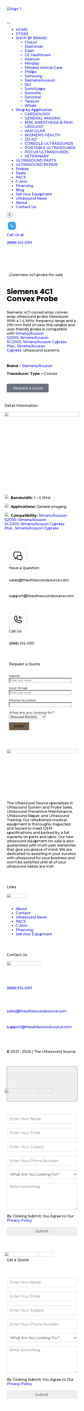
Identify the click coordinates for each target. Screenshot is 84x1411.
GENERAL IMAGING (42, 118)
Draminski (34, 46)
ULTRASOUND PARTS (36, 160)
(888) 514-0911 (21, 643)
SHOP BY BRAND (31, 38)
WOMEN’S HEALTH (42, 135)
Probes (22, 169)
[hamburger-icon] (8, 23)
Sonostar (33, 97)
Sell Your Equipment (34, 194)
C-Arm (22, 181)
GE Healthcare (38, 55)
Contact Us (26, 207)
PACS (21, 177)
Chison (31, 42)
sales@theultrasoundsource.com (39, 580)
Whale (30, 105)
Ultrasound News (31, 198)
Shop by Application (34, 110)
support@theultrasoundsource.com (41, 596)
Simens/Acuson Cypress (37, 528)
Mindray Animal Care (43, 68)
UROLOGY (34, 127)
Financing (24, 186)
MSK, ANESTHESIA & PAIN (49, 122)
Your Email (18, 688)
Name (14, 676)
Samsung (33, 76)
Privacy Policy (19, 1220)
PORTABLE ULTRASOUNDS (50, 148)
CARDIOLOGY (37, 114)
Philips (31, 72)
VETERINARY (37, 156)
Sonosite (33, 93)
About (21, 203)
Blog (20, 190)
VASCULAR (35, 131)
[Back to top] (42, 1083)
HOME (22, 30)
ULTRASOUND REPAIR (37, 165)
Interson (32, 59)
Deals (21, 173)
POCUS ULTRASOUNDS (46, 152)
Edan (29, 51)
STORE (22, 34)
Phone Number (23, 700)
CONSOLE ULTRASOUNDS (49, 143)
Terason (32, 101)
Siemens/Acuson (40, 80)
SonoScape (35, 89)
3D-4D (31, 139)
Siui (28, 84)
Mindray (32, 63)
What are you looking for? (31, 712)
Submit (42, 1231)
